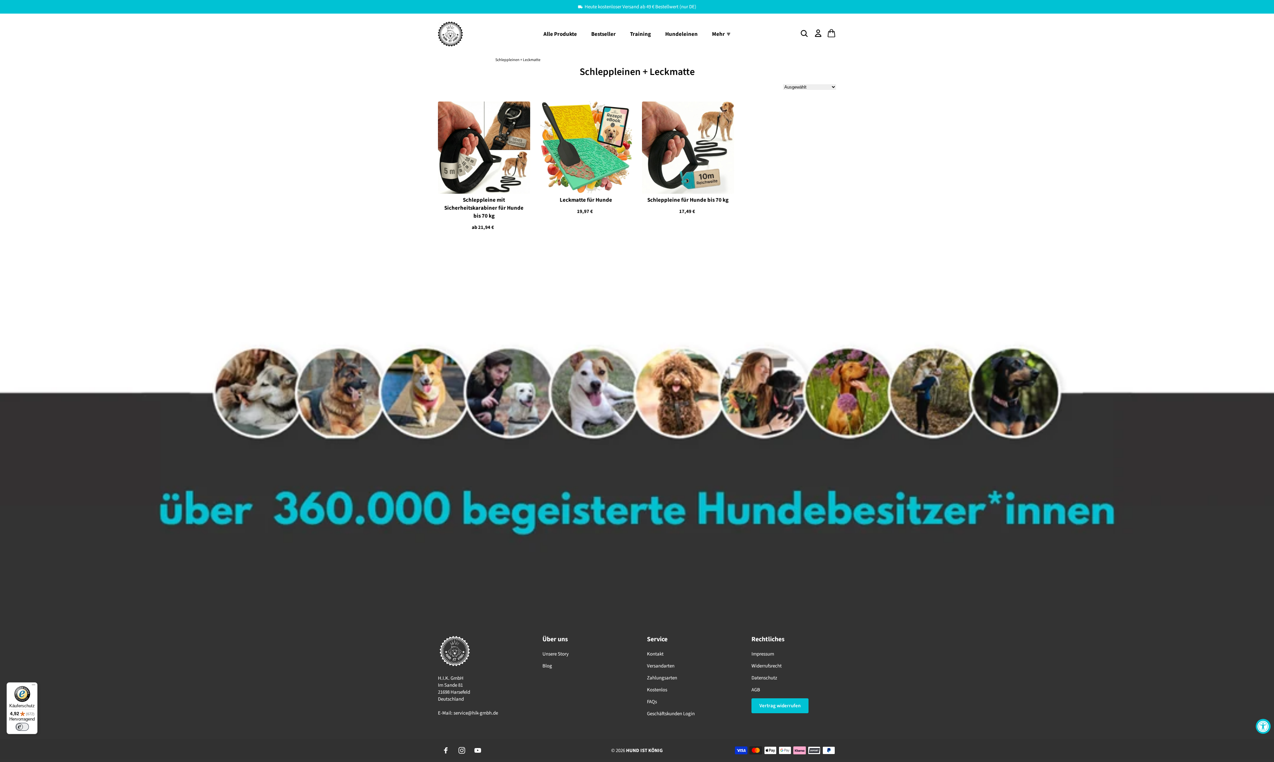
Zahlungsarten (662, 677)
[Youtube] (477, 750)
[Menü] (33, 686)
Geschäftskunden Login (671, 713)
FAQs (652, 701)
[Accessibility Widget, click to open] (1263, 726)
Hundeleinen (681, 34)
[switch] (22, 727)
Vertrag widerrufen (780, 705)
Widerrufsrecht (766, 665)
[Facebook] (446, 750)
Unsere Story (555, 654)
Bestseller (603, 34)
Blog (547, 665)
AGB (755, 689)
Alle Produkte (560, 34)
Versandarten (660, 665)
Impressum (762, 654)
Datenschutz (764, 677)
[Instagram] (461, 750)
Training (640, 34)
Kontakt (655, 654)
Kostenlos (657, 689)
